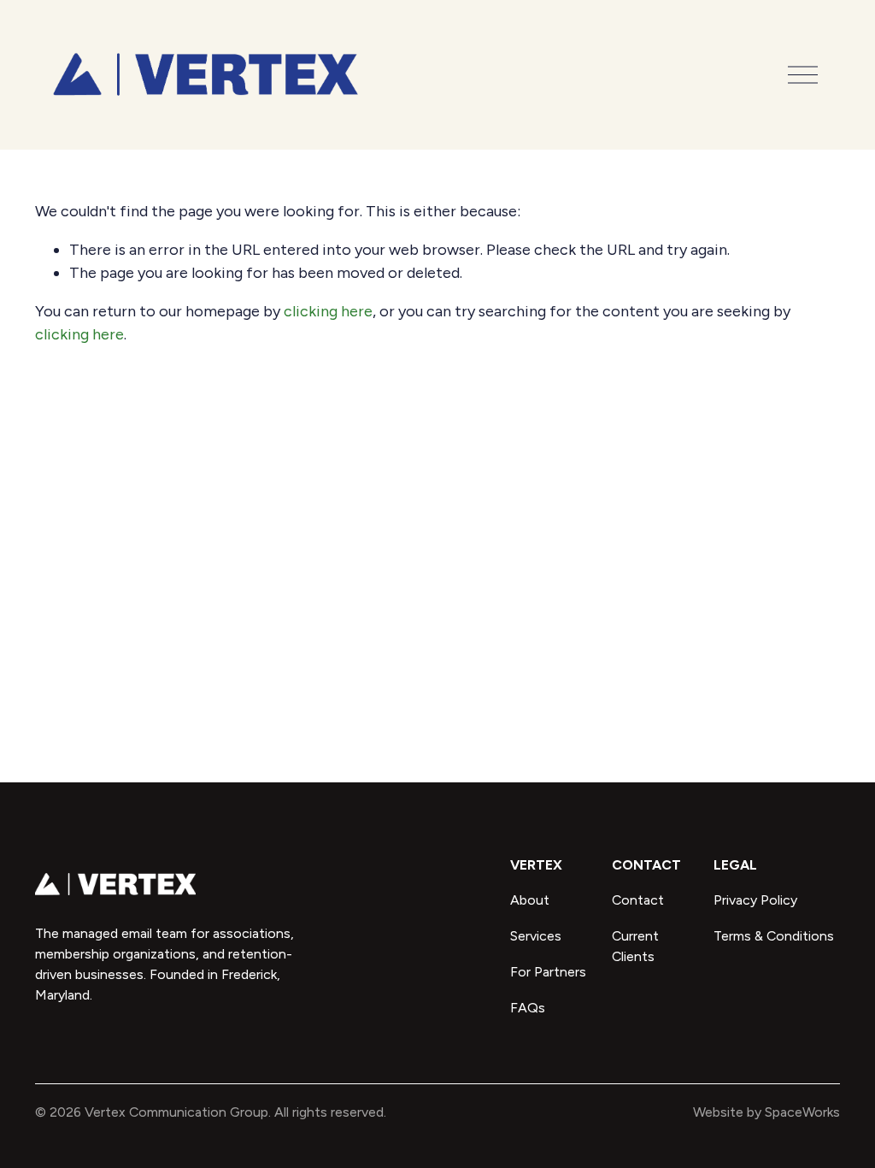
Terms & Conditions (774, 936)
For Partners (548, 972)
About (529, 900)
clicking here (328, 311)
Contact (638, 900)
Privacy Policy (755, 900)
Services (535, 936)
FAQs (527, 1008)
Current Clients (635, 946)
